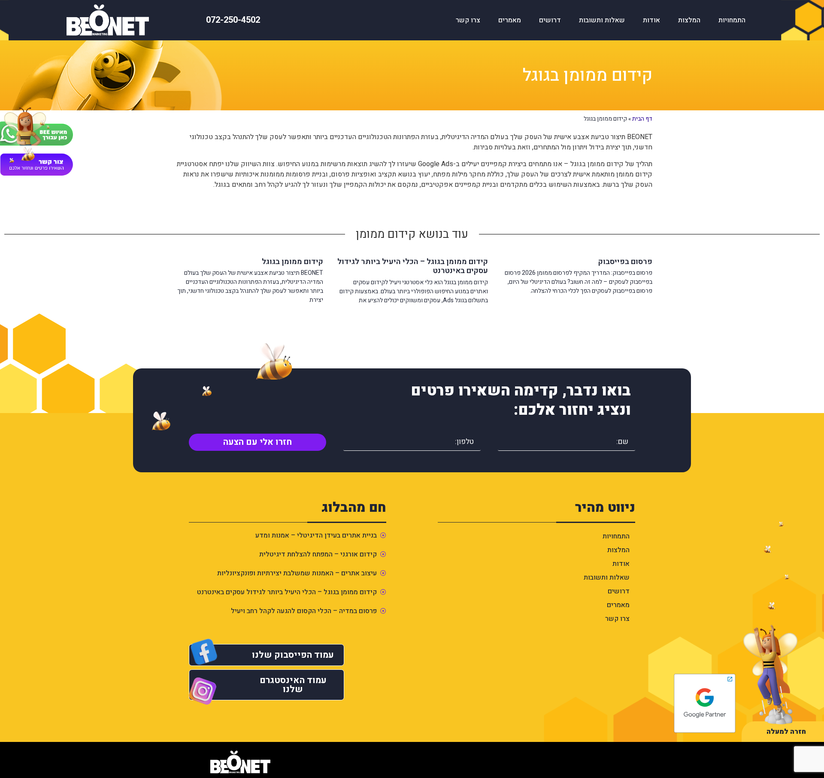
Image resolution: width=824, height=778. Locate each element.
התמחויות (731, 20)
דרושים (550, 20)
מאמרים (509, 20)
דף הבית (642, 119)
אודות (651, 20)
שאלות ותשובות (602, 20)
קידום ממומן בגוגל (292, 261)
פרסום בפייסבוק (625, 261)
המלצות (689, 20)
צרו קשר (468, 20)
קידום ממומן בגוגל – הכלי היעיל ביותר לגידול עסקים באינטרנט (412, 266)
